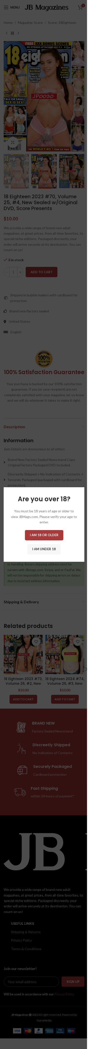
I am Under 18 (44, 549)
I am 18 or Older (44, 535)
